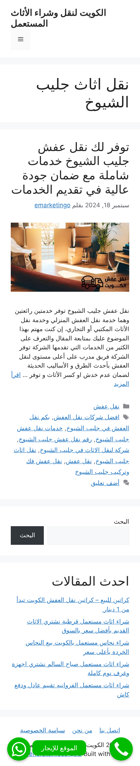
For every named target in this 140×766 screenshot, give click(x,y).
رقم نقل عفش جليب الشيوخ (55, 439)
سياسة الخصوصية (42, 730)
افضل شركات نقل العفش (86, 417)
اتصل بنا (109, 730)
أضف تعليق (105, 482)
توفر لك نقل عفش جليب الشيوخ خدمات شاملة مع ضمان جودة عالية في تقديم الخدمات (70, 168)
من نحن (82, 730)
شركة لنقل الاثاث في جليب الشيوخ (84, 450)
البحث (121, 521)
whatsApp (19, 749)
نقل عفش (106, 406)
